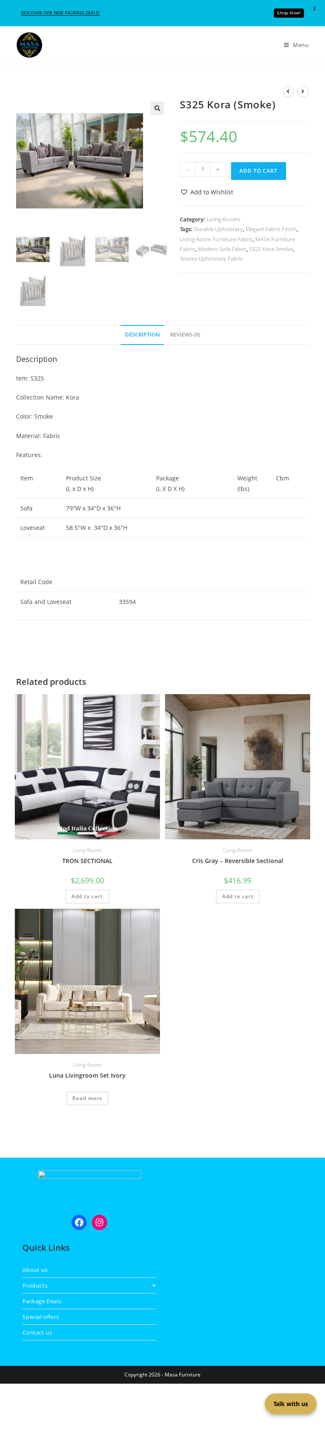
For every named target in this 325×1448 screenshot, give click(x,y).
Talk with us (290, 1404)
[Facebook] (79, 1222)
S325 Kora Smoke (271, 249)
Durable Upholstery (218, 229)
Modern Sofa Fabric (222, 249)
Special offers (40, 1317)
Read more (87, 1098)
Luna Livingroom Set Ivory (87, 1075)
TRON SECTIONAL (87, 861)
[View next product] (303, 91)
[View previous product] (288, 91)
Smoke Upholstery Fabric (211, 258)
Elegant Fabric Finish (271, 229)
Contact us (37, 1332)
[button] (157, 108)
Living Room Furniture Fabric (216, 239)
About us (34, 1270)
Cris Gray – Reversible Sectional (237, 861)
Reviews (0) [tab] (185, 334)
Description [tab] (142, 334)
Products (34, 1285)
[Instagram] (99, 1222)
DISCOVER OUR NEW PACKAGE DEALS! (60, 13)
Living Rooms (223, 219)
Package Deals (41, 1301)
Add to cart (259, 170)
